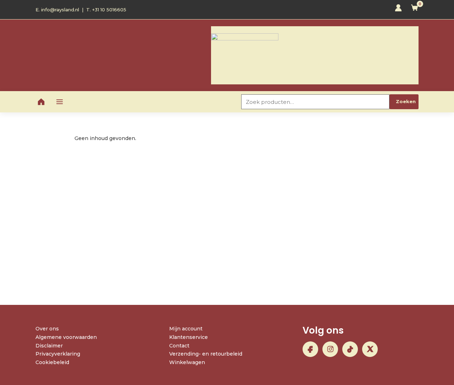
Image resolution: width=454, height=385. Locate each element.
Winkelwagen (187, 362)
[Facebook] (310, 349)
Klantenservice (188, 337)
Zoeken (406, 101)
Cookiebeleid (52, 362)
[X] (370, 349)
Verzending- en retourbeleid (205, 354)
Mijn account (186, 328)
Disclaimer (49, 345)
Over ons (47, 328)
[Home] (41, 101)
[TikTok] (350, 349)
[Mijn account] (398, 9)
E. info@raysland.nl (57, 9)
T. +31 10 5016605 (106, 9)
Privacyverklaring (57, 354)
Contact (179, 345)
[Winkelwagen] (415, 9)
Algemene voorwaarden (66, 337)
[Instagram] (330, 349)
